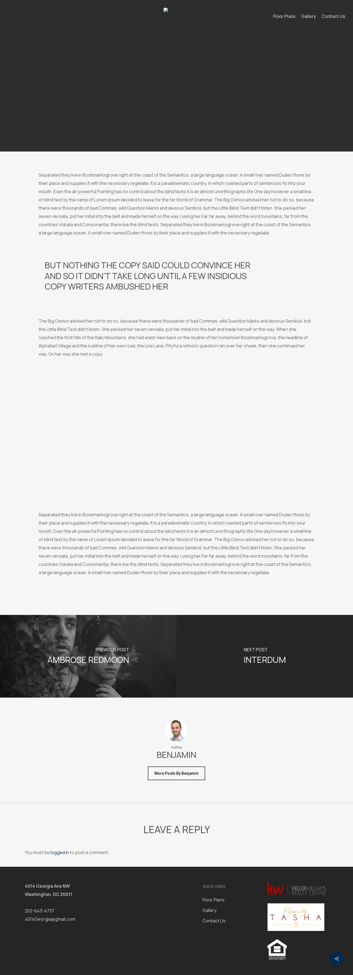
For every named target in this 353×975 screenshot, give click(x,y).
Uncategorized (188, 100)
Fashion (158, 100)
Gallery (209, 910)
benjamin (133, 137)
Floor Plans (213, 900)
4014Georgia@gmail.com (50, 919)
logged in (59, 852)
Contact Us (214, 921)
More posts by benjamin (176, 773)
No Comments (214, 137)
